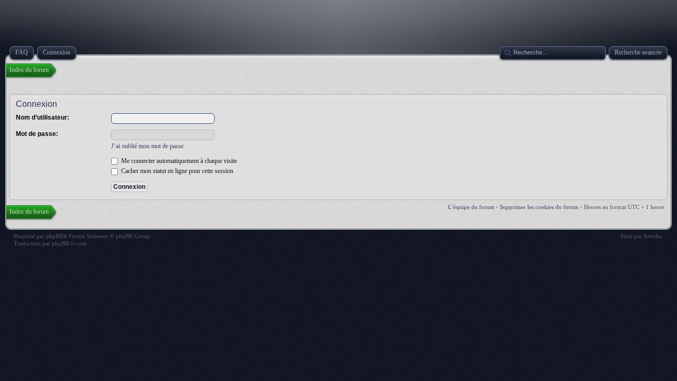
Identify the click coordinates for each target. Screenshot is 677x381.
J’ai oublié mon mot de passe (147, 146)
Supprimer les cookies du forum (539, 207)
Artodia (652, 236)
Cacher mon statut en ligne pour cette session (176, 171)
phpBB (54, 236)
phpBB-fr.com (69, 243)
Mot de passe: (37, 134)
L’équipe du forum (471, 207)
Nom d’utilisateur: (42, 117)
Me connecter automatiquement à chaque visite (178, 161)
